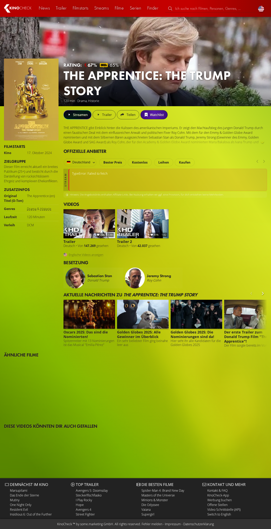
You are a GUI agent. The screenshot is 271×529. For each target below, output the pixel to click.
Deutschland (81, 162)
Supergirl (147, 514)
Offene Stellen (217, 505)
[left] (257, 161)
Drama (31, 209)
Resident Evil (19, 510)
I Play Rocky (84, 500)
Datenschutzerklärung (198, 524)
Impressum (173, 524)
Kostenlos (140, 162)
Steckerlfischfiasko (89, 495)
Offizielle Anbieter (84, 151)
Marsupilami (18, 490)
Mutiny (14, 500)
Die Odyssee (150, 505)
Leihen (163, 162)
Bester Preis (112, 162)
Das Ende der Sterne (24, 495)
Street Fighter (85, 514)
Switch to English (219, 514)
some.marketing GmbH (96, 524)
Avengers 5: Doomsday (92, 490)
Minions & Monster (154, 500)
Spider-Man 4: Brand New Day (162, 490)
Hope (80, 505)
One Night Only (20, 505)
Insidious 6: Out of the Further (31, 514)
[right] (264, 161)
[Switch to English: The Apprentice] (261, 8)
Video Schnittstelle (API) (223, 510)
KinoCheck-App (218, 495)
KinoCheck (64, 524)
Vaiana (146, 510)
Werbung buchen (219, 500)
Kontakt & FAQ (217, 490)
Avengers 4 (83, 510)
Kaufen (184, 162)
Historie (45, 209)
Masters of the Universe (158, 495)
